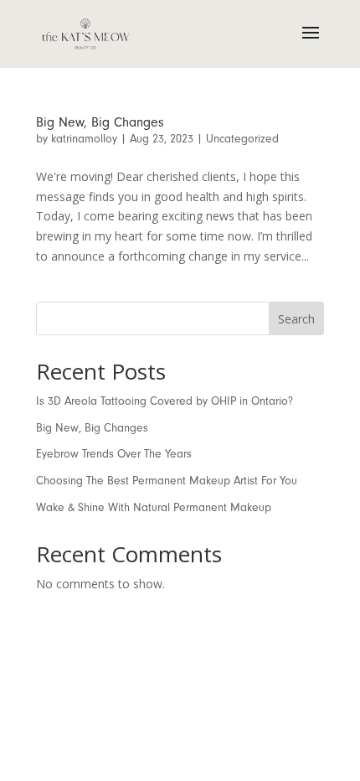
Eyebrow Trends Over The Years (114, 454)
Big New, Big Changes (100, 122)
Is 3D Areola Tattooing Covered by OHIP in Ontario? (164, 401)
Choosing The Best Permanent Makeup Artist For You (166, 480)
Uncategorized (242, 139)
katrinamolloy (84, 139)
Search (296, 319)
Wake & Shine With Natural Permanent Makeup (153, 507)
